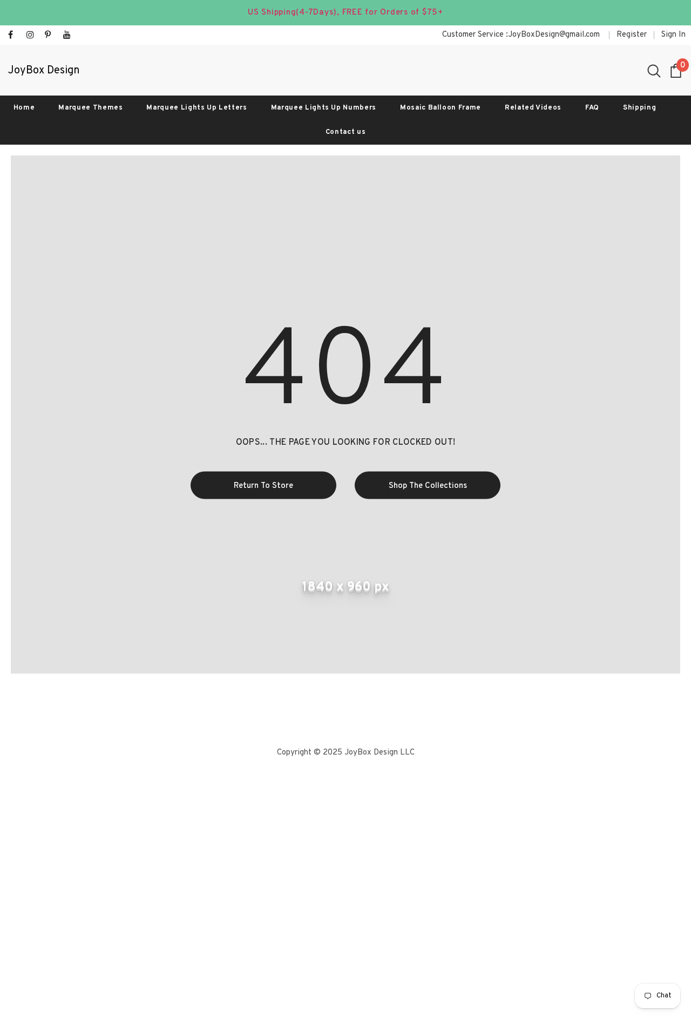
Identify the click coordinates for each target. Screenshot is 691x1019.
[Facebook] (15, 36)
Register (632, 35)
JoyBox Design (44, 71)
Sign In (673, 35)
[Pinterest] (51, 36)
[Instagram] (33, 36)
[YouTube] (70, 36)
